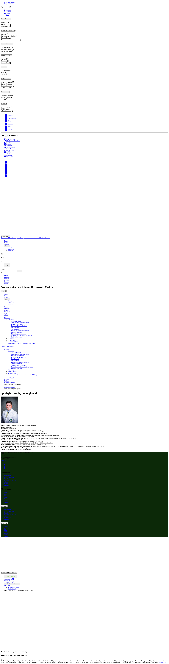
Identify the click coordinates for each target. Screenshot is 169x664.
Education (7, 318)
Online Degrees (6, 51)
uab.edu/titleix (163, 662)
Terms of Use (8, 582)
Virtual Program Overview (18, 334)
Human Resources (6, 84)
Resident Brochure (16, 337)
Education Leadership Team (19, 326)
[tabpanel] (84, 270)
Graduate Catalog (6, 49)
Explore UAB (4, 236)
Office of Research (7, 96)
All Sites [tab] (7, 266)
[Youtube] (6, 170)
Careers (6, 500)
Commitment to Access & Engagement (22, 335)
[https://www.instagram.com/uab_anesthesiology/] (4, 466)
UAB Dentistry (5, 109)
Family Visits (5, 63)
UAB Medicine (5, 107)
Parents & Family (6, 55)
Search (2, 269)
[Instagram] (6, 167)
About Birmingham (16, 332)
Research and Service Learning (11, 40)
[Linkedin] (6, 176)
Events (3, 74)
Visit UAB (4, 23)
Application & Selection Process (20, 322)
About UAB (4, 523)
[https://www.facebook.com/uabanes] (4, 465)
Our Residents (15, 327)
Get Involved (5, 71)
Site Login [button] (7, 585)
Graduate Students (6, 44)
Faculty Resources (6, 86)
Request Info (5, 26)
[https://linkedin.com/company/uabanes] (4, 468)
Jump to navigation (9, 2)
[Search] (2, 254)
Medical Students (12, 340)
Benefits (3, 72)
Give (5, 496)
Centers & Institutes (9, 477)
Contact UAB (9, 579)
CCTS (3, 99)
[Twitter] (6, 164)
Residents (10, 250)
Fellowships (11, 338)
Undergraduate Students (7, 30)
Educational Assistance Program (20, 330)
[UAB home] (84, 195)
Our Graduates (15, 329)
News (5, 241)
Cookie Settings (11, 576)
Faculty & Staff (5, 78)
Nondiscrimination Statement (8, 572)
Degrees (6, 494)
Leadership (11, 249)
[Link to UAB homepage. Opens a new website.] (84, 571)
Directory (7, 245)
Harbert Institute (6, 97)
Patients (3, 103)
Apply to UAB (5, 24)
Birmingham (7, 483)
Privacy (7, 580)
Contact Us (4, 460)
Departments (7, 475)
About (6, 482)
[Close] (10, 7)
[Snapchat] (6, 173)
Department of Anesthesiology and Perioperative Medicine (17, 238)
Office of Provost (6, 82)
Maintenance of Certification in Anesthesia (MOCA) (22, 343)
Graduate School (6, 47)
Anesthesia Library (13, 342)
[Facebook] (6, 162)
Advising (4, 34)
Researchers (4, 92)
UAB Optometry (6, 111)
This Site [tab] (7, 264)
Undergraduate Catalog (8, 36)
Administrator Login (13, 587)
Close (3, 291)
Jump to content (8, 4)
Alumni (3, 67)
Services (3, 59)
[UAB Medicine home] (84, 234)
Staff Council (5, 88)
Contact (6, 244)
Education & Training (10, 480)
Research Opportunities (17, 324)
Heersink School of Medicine (42, 238)
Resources (4, 61)
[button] (84, 346)
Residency (11, 319)
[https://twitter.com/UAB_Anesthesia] (5, 463)
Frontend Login (12, 589)
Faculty (10, 247)
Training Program (16, 321)
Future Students (5, 19)
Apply (6, 492)
